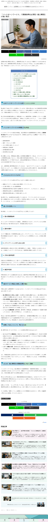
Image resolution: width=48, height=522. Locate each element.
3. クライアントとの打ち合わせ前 (22, 86)
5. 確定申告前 (18, 90)
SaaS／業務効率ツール (6, 398)
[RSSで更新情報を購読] (24, 418)
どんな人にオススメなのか (20, 78)
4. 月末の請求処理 (19, 88)
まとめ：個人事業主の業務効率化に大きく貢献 (24, 96)
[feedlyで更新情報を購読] (35, 415)
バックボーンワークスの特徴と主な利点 (23, 76)
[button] (31, 55)
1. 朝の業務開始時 (19, 82)
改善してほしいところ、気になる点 (22, 94)
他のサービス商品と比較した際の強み (22, 92)
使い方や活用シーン (18, 80)
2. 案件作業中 (18, 84)
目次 (22, 71)
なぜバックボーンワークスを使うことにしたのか (25, 74)
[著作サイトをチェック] (12, 415)
